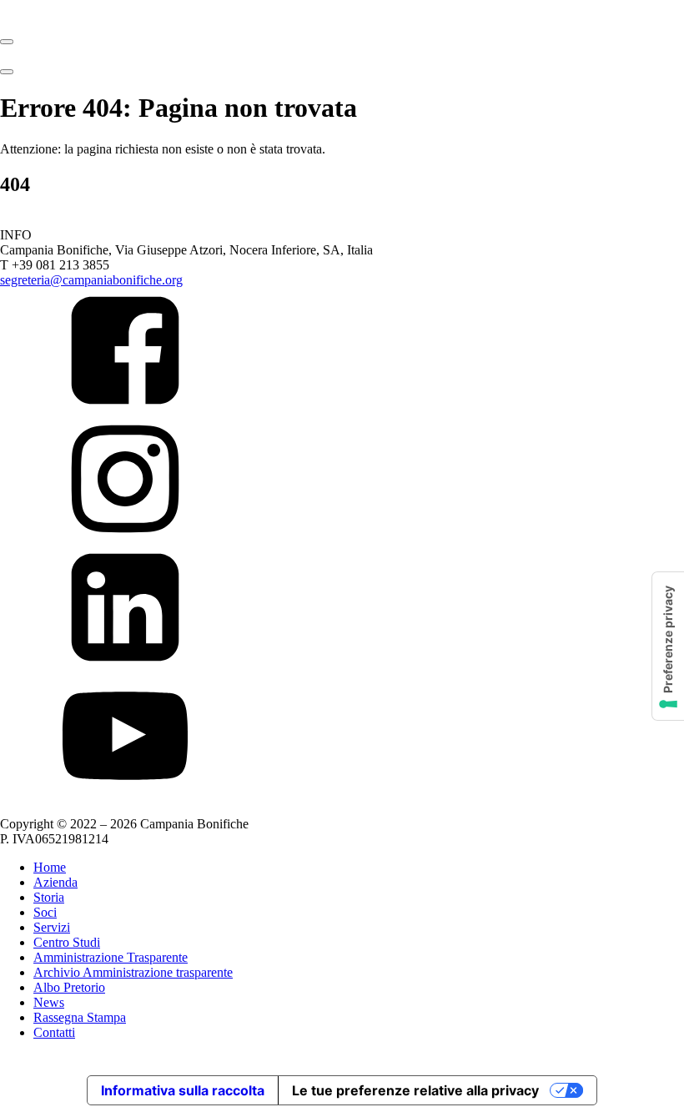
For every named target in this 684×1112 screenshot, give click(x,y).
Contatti (54, 1032)
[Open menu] (6, 41)
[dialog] (342, 964)
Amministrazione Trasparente (110, 957)
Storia (48, 897)
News (48, 1002)
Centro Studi (66, 942)
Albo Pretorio (69, 987)
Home (49, 867)
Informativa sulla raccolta (182, 1090)
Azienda (55, 882)
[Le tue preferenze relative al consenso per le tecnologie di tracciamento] (668, 646)
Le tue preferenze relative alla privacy (415, 1090)
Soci (45, 912)
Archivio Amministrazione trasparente (133, 972)
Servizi (51, 927)
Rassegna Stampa (79, 1017)
